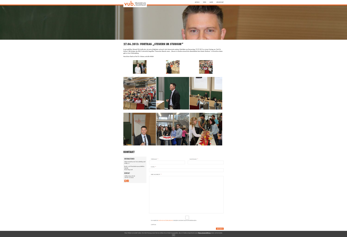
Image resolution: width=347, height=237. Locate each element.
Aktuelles (197, 2)
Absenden (220, 229)
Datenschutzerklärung (165, 220)
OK (173, 235)
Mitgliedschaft (220, 2)
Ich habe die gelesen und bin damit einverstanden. (174, 220)
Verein (204, 2)
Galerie (211, 2)
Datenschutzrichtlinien (204, 233)
